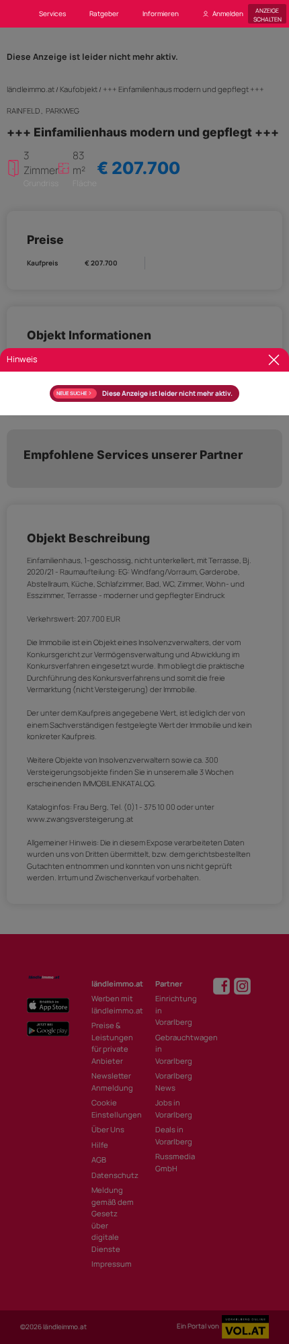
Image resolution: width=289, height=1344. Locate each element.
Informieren (160, 13)
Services (52, 13)
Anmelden (227, 13)
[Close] (273, 359)
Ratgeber (104, 13)
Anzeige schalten (267, 14)
